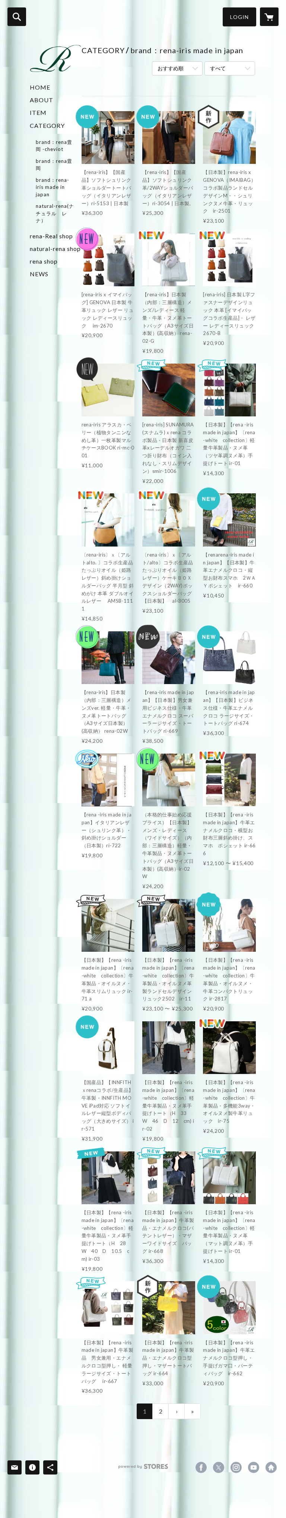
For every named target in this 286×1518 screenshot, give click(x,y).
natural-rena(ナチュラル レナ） (55, 213)
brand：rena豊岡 (54, 164)
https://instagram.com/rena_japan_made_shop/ (236, 1467)
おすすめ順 (171, 68)
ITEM (38, 112)
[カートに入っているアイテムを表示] (269, 16)
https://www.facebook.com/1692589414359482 (201, 1467)
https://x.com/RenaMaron (218, 1467)
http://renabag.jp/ (271, 1467)
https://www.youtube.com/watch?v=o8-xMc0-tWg (253, 1467)
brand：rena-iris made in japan (52, 187)
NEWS (39, 273)
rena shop (44, 261)
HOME (40, 87)
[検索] (16, 16)
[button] (239, 16)
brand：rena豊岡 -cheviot (54, 145)
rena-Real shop (51, 235)
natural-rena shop (55, 248)
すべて (218, 68)
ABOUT (41, 99)
